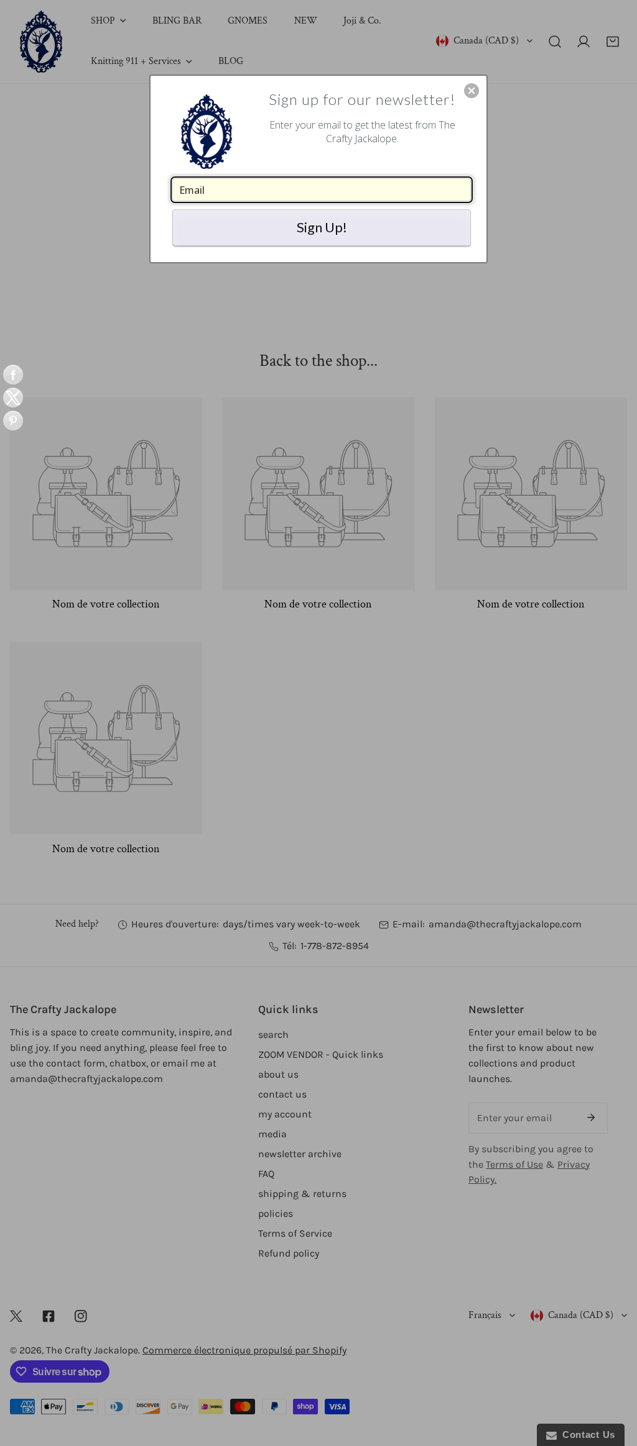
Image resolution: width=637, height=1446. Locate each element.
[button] (471, 90)
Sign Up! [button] (322, 227)
